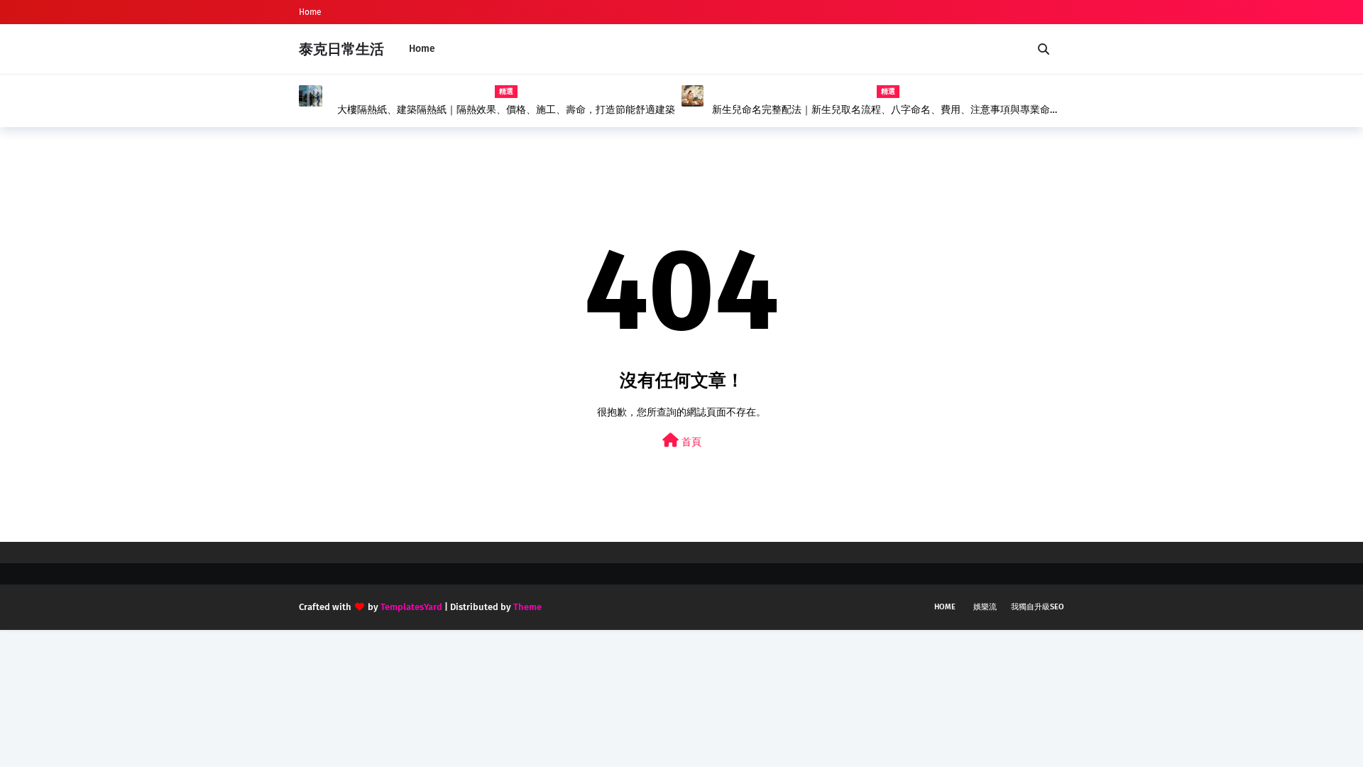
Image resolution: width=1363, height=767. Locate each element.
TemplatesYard (411, 607)
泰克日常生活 (341, 49)
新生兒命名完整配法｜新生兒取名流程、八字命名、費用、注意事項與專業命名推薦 (886, 110)
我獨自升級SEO (1037, 606)
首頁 (690, 442)
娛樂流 (985, 606)
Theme (527, 607)
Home (310, 12)
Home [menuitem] (422, 49)
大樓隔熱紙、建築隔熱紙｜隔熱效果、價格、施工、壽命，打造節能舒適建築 (506, 110)
